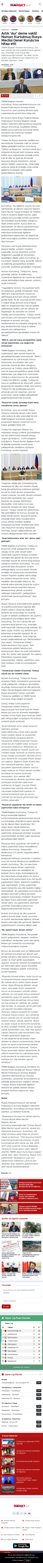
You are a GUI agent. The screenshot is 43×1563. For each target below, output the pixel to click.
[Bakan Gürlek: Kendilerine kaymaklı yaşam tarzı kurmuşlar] (31, 1267)
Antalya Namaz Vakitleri (12, 1527)
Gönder (6, 1306)
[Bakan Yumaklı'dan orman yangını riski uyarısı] (11, 1267)
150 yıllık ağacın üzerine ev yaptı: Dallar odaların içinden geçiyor (31, 1235)
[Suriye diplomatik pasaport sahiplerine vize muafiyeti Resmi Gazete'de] (11, 1246)
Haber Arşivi (29, 1539)
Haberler (5, 30)
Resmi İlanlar (24, 11)
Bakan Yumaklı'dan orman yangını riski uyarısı (9, 1275)
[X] (17, 1513)
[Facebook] (14, 1513)
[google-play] (21, 1546)
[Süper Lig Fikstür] (40, 1374)
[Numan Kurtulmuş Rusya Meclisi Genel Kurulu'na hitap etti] (21, 189)
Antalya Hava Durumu (32, 1520)
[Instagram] (21, 1513)
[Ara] (40, 4)
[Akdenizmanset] (21, 4)
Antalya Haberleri (9, 11)
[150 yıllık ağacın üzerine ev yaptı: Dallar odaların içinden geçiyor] (31, 1227)
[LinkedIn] (25, 1513)
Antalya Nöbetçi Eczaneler (8, 1522)
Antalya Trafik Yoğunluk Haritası (31, 1529)
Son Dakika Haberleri (10, 1539)
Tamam (28, 1560)
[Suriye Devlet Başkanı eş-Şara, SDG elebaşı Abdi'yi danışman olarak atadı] (11, 1227)
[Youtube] (29, 1513)
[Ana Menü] (2, 4)
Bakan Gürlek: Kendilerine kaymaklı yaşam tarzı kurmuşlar (31, 1275)
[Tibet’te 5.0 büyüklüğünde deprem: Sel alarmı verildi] (31, 1246)
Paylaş (6, 95)
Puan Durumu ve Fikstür (12, 1534)
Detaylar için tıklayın (21, 1367)
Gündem (35, 11)
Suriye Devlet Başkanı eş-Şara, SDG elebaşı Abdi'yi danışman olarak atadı (11, 1235)
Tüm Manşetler (30, 1534)
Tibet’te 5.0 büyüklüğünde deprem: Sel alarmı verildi (30, 1254)
